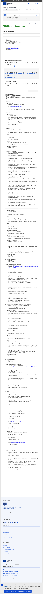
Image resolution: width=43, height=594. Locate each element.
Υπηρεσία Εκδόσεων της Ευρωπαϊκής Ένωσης (12, 507)
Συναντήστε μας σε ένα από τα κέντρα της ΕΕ (11, 575)
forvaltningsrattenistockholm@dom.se (18, 442)
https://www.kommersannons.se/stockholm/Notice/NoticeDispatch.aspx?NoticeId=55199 (23, 267)
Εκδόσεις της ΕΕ (6, 553)
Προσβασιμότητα (6, 532)
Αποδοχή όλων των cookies (10, 591)
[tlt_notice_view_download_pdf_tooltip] (5, 73)
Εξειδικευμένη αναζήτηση (20, 18)
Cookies (4, 530)
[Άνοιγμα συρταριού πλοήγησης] (4, 31)
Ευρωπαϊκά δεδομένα (6, 547)
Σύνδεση (31, 3)
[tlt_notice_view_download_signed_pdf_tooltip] (14, 66)
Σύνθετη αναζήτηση (11, 18)
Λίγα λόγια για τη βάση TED (7, 537)
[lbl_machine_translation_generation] (17, 81)
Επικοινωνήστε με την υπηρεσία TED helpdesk (11, 517)
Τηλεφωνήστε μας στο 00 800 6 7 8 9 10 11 (10, 569)
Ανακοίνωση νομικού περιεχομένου (9, 528)
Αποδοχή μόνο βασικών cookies (24, 591)
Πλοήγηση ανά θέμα (29, 18)
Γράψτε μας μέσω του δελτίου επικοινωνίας (10, 573)
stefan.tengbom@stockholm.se (13, 48)
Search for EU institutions (7, 580)
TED (3, 23)
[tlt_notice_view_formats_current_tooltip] (37, 91)
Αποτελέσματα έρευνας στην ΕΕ (8, 549)
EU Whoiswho (5, 551)
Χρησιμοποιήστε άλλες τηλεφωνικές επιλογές (10, 571)
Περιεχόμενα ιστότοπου (7, 539)
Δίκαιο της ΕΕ (5, 545)
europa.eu (17, 564)
